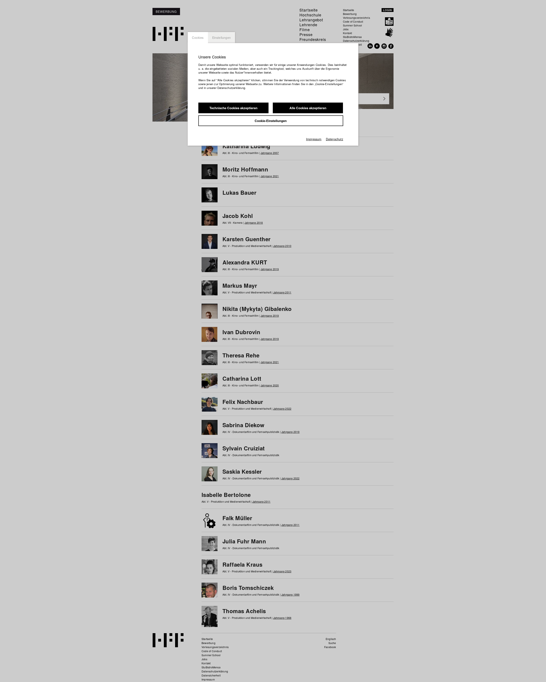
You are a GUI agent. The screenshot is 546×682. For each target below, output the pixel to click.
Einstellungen (221, 37)
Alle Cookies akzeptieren (307, 108)
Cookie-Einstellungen (271, 120)
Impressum (314, 139)
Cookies (198, 37)
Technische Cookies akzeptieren (233, 108)
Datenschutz (334, 139)
